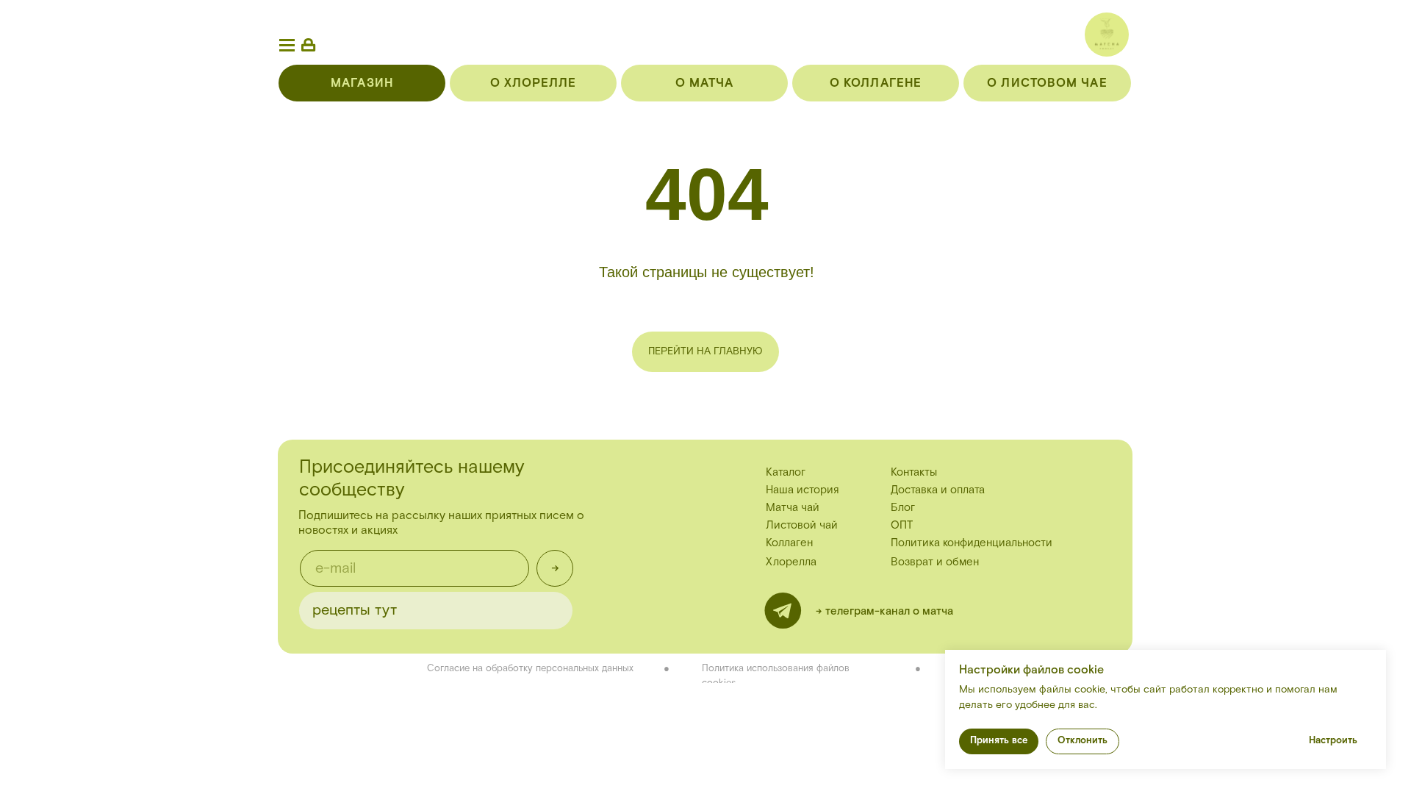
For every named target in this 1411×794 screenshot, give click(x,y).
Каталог (785, 472)
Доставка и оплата (938, 490)
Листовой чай (802, 525)
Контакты (914, 472)
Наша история (802, 490)
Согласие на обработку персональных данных (530, 668)
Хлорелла (791, 562)
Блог (903, 507)
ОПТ (902, 525)
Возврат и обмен (935, 562)
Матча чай (792, 507)
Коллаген (789, 542)
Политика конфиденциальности (971, 542)
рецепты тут (354, 610)
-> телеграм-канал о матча (884, 611)
